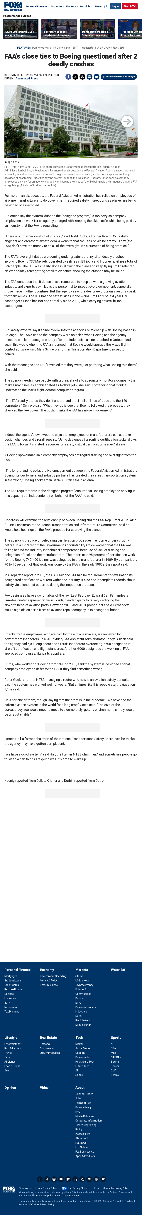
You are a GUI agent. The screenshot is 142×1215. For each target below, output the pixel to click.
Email (96, 77)
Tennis (115, 1074)
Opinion (10, 1088)
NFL (113, 1043)
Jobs (78, 1098)
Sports (116, 1037)
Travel (8, 1052)
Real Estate (48, 1037)
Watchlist (85, 6)
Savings (9, 993)
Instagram (54, 1179)
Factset (113, 1192)
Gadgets (80, 1052)
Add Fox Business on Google (120, 76)
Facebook (68, 77)
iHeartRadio (103, 1179)
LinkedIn (75, 1179)
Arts (6, 1070)
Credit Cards (11, 984)
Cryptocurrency (84, 984)
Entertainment (12, 1043)
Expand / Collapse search (106, 6)
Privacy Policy (83, 1107)
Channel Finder (84, 1094)
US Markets (82, 980)
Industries (81, 1011)
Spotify (96, 1179)
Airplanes (10, 1061)
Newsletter (89, 1179)
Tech (79, 1037)
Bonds (79, 998)
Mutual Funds (83, 1024)
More (98, 6)
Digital (79, 1043)
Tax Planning (11, 1011)
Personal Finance (36, 6)
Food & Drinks (12, 1066)
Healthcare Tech (84, 1061)
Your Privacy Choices (78, 1188)
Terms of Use (83, 1102)
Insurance (10, 998)
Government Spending (53, 976)
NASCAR (116, 1057)
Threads (82, 77)
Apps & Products (85, 1156)
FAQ (77, 1111)
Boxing (115, 1061)
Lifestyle (10, 1037)
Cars (7, 1057)
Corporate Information (88, 1120)
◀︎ (15, 121)
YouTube (61, 1179)
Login (115, 6)
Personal (45, 1043)
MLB (113, 1052)
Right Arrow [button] (135, 29)
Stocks (79, 976)
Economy (56, 6)
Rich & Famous (13, 1048)
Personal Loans (13, 989)
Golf (113, 1070)
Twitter (75, 77)
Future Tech (82, 1066)
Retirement (11, 1007)
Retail (78, 1016)
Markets (71, 6)
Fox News (81, 1142)
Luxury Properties (50, 1052)
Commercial (47, 1048)
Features (24, 47)
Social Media (82, 1048)
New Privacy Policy (47, 1188)
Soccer (115, 1066)
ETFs (78, 1002)
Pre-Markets (82, 1020)
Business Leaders (85, 1007)
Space (79, 1074)
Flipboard (68, 1179)
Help (96, 1188)
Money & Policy (49, 980)
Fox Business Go (84, 1151)
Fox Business (13, 6)
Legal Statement (71, 1195)
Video (44, 1088)
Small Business (49, 984)
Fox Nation (81, 1147)
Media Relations (84, 1116)
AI (76, 1070)
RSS (82, 1179)
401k (7, 1002)
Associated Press (27, 78)
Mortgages (10, 976)
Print (89, 77)
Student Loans (12, 980)
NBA (113, 1048)
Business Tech (83, 1057)
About (79, 1088)
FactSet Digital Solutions (48, 1195)
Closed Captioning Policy (116, 1188)
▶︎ (127, 121)
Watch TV (130, 6)
